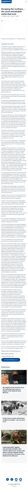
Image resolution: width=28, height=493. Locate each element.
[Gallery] (16, 479)
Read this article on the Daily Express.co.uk (10, 350)
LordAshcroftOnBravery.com (10, 359)
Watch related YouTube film (7, 353)
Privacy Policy (14, 485)
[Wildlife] (20, 479)
